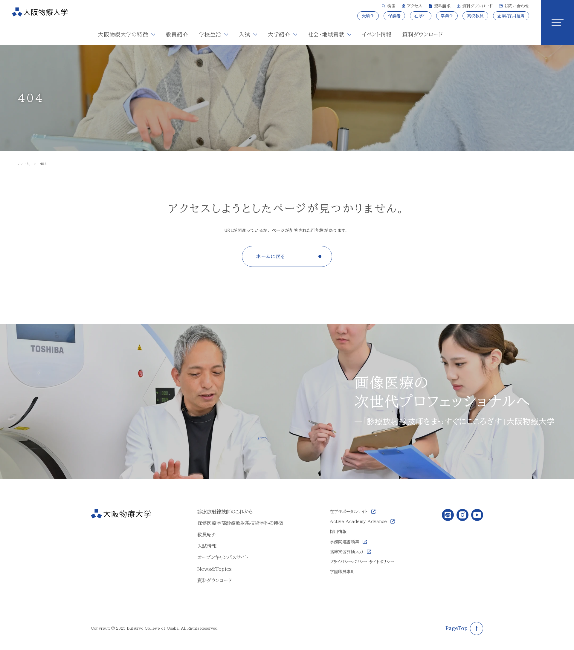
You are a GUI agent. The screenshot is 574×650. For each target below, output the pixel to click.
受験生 (368, 16)
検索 (391, 6)
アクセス (414, 6)
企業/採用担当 (511, 16)
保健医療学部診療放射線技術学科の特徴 (240, 523)
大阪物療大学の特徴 (123, 34)
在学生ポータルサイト (349, 512)
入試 (244, 34)
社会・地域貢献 (326, 34)
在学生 (420, 16)
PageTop (456, 628)
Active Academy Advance (358, 521)
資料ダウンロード (477, 6)
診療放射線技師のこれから (225, 511)
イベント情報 (377, 34)
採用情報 (338, 532)
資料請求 (442, 6)
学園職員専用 (342, 572)
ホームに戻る (271, 256)
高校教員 (475, 16)
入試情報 (206, 546)
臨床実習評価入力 (346, 552)
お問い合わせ (516, 6)
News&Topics (214, 569)
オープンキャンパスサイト (222, 557)
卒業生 (447, 16)
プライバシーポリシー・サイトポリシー (362, 562)
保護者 (394, 16)
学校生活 (210, 34)
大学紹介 (279, 34)
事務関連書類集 (344, 542)
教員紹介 (177, 34)
